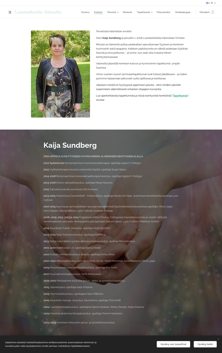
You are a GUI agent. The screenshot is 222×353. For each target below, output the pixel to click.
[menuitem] (86, 12)
